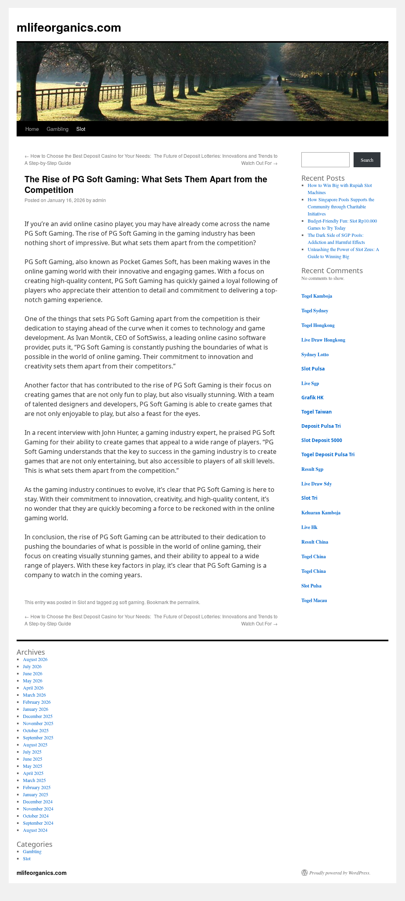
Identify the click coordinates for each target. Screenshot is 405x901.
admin (99, 199)
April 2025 (33, 773)
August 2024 (35, 830)
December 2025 (38, 716)
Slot (80, 128)
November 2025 (38, 723)
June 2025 (32, 759)
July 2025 (32, 751)
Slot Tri (309, 498)
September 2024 (38, 823)
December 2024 (38, 801)
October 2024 (36, 815)
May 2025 (32, 766)
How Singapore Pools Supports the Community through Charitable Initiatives (341, 206)
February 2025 (37, 787)
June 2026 (32, 673)
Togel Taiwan (316, 411)
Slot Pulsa (313, 368)
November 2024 (38, 808)
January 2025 (35, 794)
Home (32, 128)
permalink (188, 602)
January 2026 (35, 709)
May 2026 (32, 680)
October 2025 (36, 730)
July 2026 (32, 666)
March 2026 (34, 694)
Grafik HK (312, 397)
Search (367, 160)
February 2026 (37, 702)
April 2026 (33, 687)
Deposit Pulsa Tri (321, 426)
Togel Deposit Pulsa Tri (328, 454)
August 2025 (35, 744)
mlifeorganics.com (69, 26)
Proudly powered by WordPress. (340, 872)
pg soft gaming (128, 602)
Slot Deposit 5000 (321, 440)
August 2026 (35, 659)
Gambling (57, 128)
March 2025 (34, 780)
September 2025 (38, 737)
